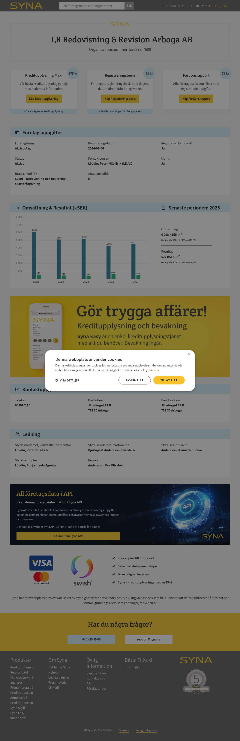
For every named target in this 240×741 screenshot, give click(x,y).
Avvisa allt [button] (134, 380)
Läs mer (154, 370)
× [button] (189, 354)
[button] (67, 380)
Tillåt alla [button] (169, 380)
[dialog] (120, 370)
